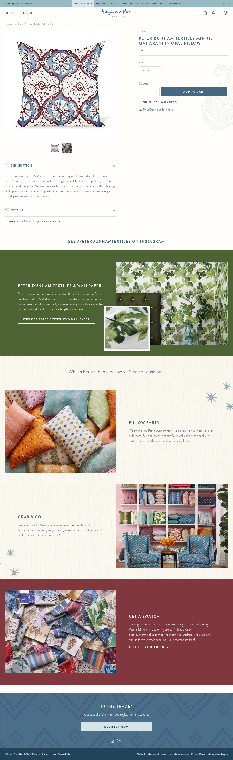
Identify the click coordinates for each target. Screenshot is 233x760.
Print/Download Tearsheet (158, 110)
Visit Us (18, 754)
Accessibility (64, 754)
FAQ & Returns (32, 754)
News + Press (49, 754)
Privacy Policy (198, 754)
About (28, 13)
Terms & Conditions (179, 754)
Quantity (144, 84)
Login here (168, 102)
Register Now (116, 727)
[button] (55, 148)
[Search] (205, 13)
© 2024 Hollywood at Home (151, 754)
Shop (9, 13)
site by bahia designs (218, 754)
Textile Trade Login (147, 647)
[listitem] (16, 3)
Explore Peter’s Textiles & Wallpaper (56, 319)
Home (8, 24)
